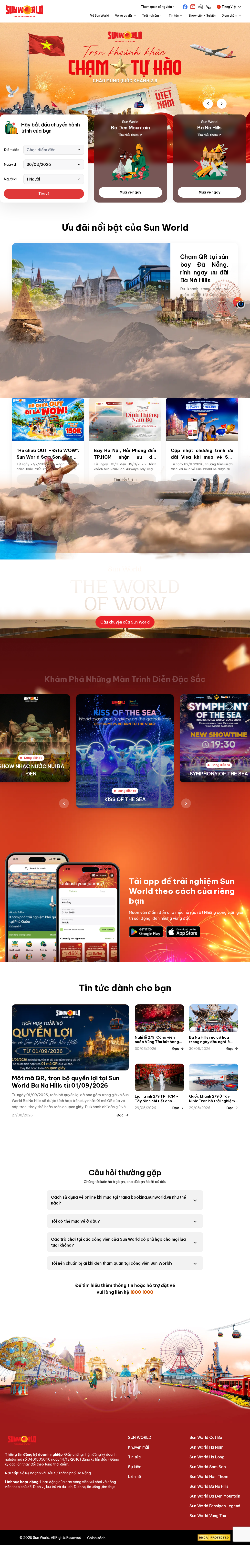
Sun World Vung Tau (207, 1515)
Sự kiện (134, 1466)
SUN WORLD (139, 1437)
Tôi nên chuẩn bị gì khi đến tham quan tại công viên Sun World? (112, 1263)
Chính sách (96, 1538)
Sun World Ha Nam (206, 1447)
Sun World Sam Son (207, 1466)
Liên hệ (134, 1476)
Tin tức (134, 1456)
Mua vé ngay (130, 192)
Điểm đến (11, 150)
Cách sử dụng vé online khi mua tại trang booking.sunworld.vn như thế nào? (118, 1200)
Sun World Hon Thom (208, 1476)
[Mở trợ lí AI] (239, 303)
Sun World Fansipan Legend (214, 1505)
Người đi (10, 179)
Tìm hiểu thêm (204, 375)
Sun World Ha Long (206, 1456)
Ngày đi (10, 164)
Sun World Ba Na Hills (208, 1486)
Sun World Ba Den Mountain (214, 1496)
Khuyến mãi (138, 1447)
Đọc (120, 1115)
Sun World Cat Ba (205, 1437)
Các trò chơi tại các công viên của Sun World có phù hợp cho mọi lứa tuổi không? (118, 1242)
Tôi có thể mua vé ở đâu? (75, 1221)
